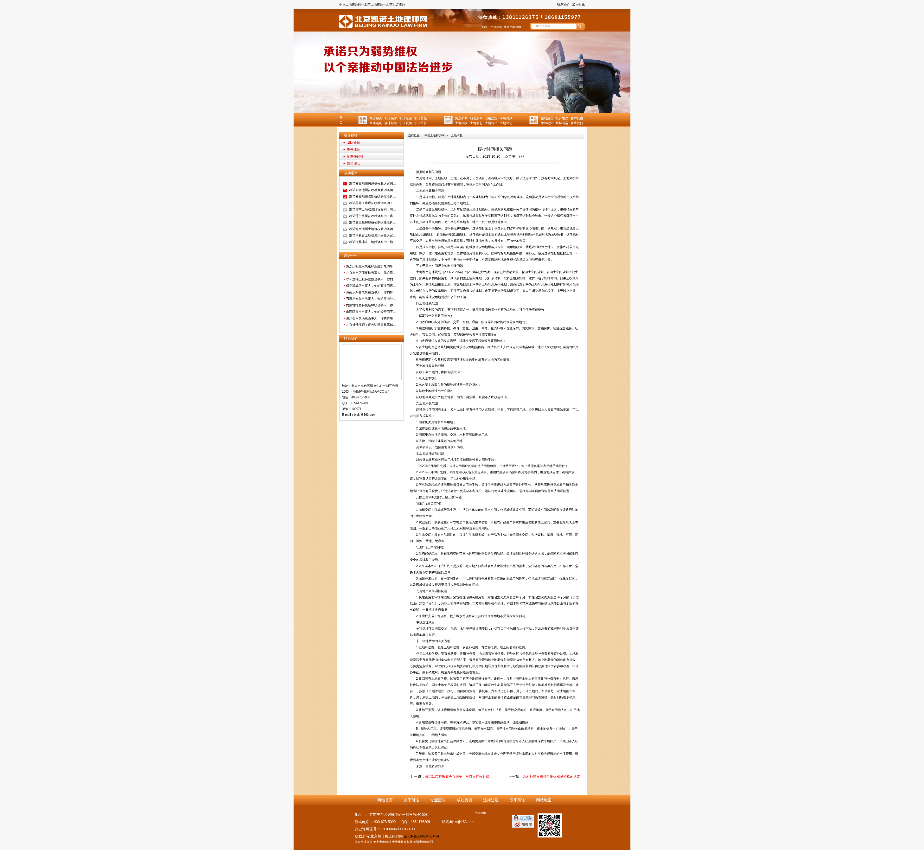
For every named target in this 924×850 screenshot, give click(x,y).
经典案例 (376, 123)
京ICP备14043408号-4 (421, 836)
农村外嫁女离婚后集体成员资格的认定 (551, 777)
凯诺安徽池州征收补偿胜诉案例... (372, 190)
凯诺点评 (476, 118)
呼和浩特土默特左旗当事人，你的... (371, 279)
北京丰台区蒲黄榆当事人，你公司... (371, 273)
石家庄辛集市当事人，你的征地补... (371, 298)
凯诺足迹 (405, 118)
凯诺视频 (405, 123)
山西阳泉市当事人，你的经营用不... (371, 311)
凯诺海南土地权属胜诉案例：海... (372, 209)
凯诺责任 (420, 118)
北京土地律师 (512, 27)
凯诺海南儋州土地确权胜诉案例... (372, 229)
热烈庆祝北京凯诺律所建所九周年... (371, 266)
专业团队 (438, 800)
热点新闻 (461, 118)
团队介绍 (353, 142)
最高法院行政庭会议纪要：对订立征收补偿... (458, 777)
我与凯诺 (562, 123)
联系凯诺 (517, 800)
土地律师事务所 (402, 842)
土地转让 (491, 123)
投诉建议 (562, 118)
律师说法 (547, 123)
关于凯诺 (411, 800)
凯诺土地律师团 (423, 842)
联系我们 (563, 4)
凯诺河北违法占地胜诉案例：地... (372, 242)
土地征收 (461, 123)
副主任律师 (355, 156)
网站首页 (385, 800)
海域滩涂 (506, 118)
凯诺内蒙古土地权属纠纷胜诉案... (372, 235)
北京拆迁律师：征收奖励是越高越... (371, 324)
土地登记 (506, 123)
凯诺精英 (376, 118)
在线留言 (547, 118)
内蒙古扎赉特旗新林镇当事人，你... (371, 305)
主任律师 (353, 149)
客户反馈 (577, 118)
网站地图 (544, 800)
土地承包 (476, 123)
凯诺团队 (353, 163)
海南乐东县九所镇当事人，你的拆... (371, 292)
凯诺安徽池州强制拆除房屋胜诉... (372, 196)
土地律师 (496, 27)
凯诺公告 (420, 123)
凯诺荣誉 (391, 118)
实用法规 (491, 118)
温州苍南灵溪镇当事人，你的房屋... (371, 318)
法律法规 (491, 800)
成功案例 (464, 800)
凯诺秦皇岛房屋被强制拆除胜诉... (372, 222)
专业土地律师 (382, 842)
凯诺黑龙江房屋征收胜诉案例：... (372, 203)
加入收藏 (578, 4)
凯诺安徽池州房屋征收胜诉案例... (372, 183)
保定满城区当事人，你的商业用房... (371, 286)
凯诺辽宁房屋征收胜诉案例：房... (372, 216)
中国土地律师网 (434, 135)
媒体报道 (391, 123)
